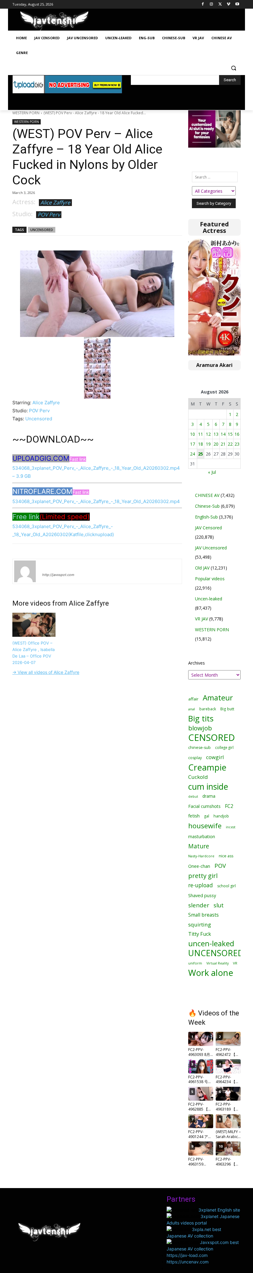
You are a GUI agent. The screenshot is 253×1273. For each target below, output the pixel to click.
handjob (221, 816)
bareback (207, 708)
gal (206, 816)
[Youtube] (237, 4)
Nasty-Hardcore (201, 856)
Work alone (210, 972)
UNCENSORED (41, 229)
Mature (198, 846)
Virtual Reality (217, 963)
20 (216, 444)
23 (236, 444)
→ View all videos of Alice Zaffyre (45, 672)
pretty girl (203, 875)
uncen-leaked (211, 943)
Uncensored (38, 419)
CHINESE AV (207, 495)
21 (223, 444)
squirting (199, 924)
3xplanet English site (219, 1209)
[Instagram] (211, 4)
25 (200, 454)
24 (192, 454)
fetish (194, 816)
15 (230, 434)
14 (223, 434)
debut (193, 796)
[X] (220, 4)
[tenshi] (25, 571)
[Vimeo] (228, 4)
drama (208, 796)
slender (198, 905)
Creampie (207, 767)
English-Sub (206, 517)
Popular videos (210, 579)
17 (192, 444)
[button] (233, 68)
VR (235, 963)
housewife (205, 825)
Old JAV (202, 568)
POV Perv (49, 214)
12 (208, 434)
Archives (196, 663)
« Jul (212, 472)
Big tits (201, 718)
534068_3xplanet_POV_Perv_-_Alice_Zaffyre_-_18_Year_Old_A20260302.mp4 (96, 501)
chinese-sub (199, 747)
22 (230, 444)
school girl (226, 886)
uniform (195, 963)
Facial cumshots (204, 806)
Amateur (218, 697)
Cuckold (198, 777)
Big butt (227, 709)
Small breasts (203, 915)
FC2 (229, 806)
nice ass (226, 856)
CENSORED (211, 737)
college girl (224, 747)
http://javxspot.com (58, 575)
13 (216, 434)
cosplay (195, 757)
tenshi (49, 566)
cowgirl (215, 757)
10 (192, 434)
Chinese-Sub (207, 506)
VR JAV (201, 619)
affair (193, 699)
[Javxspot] (54, 21)
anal (191, 709)
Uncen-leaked (208, 599)
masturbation (201, 836)
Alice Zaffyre (55, 202)
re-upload (200, 885)
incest (230, 827)
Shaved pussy (202, 895)
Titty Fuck (199, 934)
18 (200, 444)
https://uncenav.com (188, 1261)
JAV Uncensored (211, 548)
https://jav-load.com (187, 1255)
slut (219, 905)
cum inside (208, 786)
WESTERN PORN (25, 113)
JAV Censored (208, 528)
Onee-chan (199, 866)
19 (208, 444)
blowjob (200, 728)
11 (200, 434)
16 (236, 434)
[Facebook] (202, 4)
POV (220, 865)
